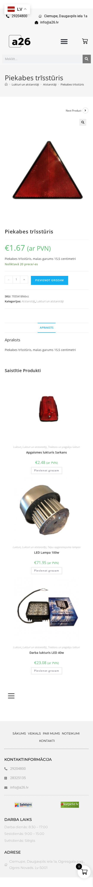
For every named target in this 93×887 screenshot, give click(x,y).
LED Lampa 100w (46, 552)
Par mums (51, 733)
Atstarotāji (28, 301)
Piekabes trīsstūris (72, 84)
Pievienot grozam (49, 280)
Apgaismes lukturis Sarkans (46, 452)
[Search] (87, 59)
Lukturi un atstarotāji (50, 301)
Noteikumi (71, 733)
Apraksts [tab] (46, 327)
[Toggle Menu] (11, 696)
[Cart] (85, 41)
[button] (64, 41)
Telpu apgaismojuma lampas (64, 547)
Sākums (19, 733)
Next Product (73, 110)
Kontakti (47, 741)
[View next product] (85, 110)
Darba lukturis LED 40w (46, 653)
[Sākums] (6, 84)
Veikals (34, 733)
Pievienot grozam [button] (46, 470)
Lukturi (17, 447)
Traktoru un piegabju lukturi (64, 447)
